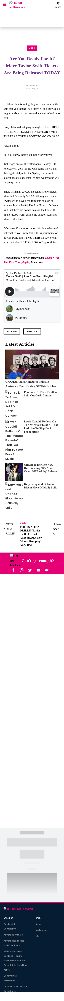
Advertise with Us (13, 934)
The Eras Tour (32, 331)
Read (38, 918)
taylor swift (12, 331)
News (38, 924)
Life (37, 936)
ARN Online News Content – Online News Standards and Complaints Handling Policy (15, 960)
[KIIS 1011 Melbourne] (17, 4)
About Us (8, 918)
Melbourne (41, 930)
